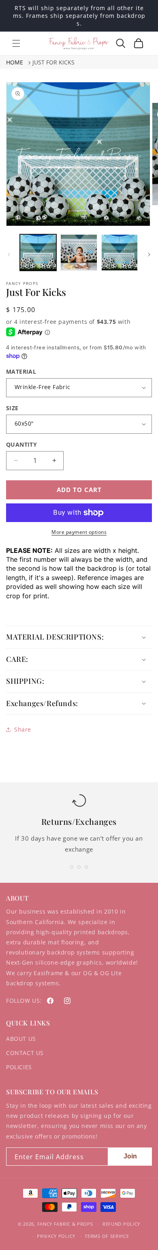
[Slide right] (149, 254)
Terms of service (107, 1236)
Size (12, 408)
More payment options (79, 532)
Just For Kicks (53, 62)
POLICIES (19, 1067)
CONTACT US (25, 1053)
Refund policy (121, 1224)
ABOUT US (21, 1038)
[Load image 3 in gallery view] (119, 252)
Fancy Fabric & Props (65, 1224)
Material (21, 371)
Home (14, 62)
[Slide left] (9, 254)
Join (130, 1156)
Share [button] (22, 729)
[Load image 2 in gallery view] (78, 252)
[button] (16, 43)
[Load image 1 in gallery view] (38, 252)
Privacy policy (56, 1236)
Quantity (21, 444)
